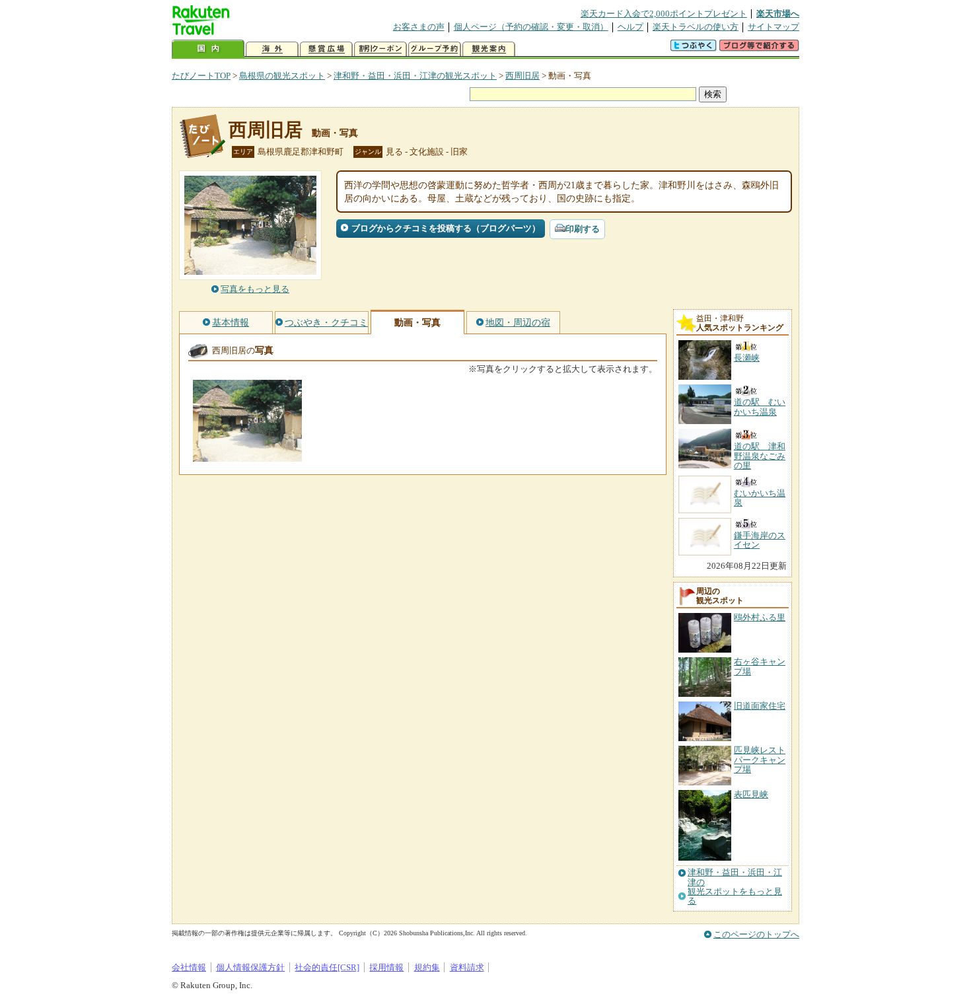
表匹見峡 (751, 794)
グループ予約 (434, 49)
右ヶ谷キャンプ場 (759, 666)
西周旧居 (522, 76)
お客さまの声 (419, 27)
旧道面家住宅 (759, 706)
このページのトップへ (756, 934)
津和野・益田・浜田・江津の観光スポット (415, 76)
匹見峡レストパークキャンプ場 (759, 759)
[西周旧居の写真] (247, 455)
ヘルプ (630, 27)
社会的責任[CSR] (327, 967)
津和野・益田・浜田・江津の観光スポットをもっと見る (735, 887)
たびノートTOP (201, 76)
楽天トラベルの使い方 (695, 27)
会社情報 (189, 967)
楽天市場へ (777, 13)
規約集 (427, 967)
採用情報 (386, 967)
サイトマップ (773, 27)
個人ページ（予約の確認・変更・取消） (531, 27)
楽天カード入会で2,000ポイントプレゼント (664, 13)
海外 (272, 49)
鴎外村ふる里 (759, 617)
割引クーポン (380, 49)
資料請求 (467, 967)
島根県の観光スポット (282, 76)
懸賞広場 (326, 49)
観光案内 (488, 49)
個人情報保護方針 (250, 967)
